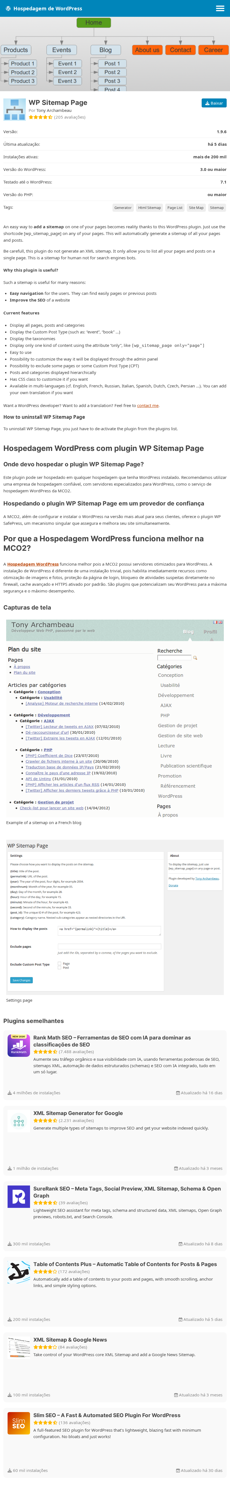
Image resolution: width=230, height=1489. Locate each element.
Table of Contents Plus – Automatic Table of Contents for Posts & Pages (125, 1264)
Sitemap (217, 207)
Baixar (216, 103)
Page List (175, 207)
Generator (123, 207)
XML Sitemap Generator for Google (78, 1113)
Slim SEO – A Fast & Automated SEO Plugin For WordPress (107, 1415)
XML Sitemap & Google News (70, 1340)
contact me (147, 405)
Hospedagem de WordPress (47, 8)
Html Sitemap (149, 207)
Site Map (196, 207)
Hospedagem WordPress (33, 564)
